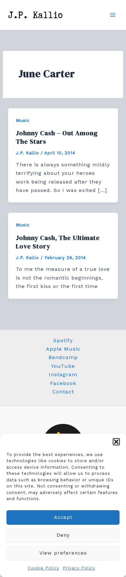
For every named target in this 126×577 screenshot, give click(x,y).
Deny (63, 535)
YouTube (63, 366)
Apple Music (63, 349)
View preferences (63, 553)
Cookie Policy (43, 568)
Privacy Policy (79, 568)
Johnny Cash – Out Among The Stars (57, 137)
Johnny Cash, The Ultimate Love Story (58, 242)
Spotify (63, 340)
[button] (116, 442)
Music (23, 120)
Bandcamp (63, 357)
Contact (63, 392)
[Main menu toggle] (113, 15)
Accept (63, 517)
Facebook (63, 383)
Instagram (63, 374)
